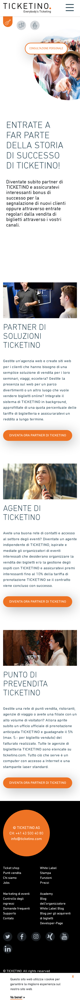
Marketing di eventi (16, 894)
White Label (48, 868)
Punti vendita (12, 873)
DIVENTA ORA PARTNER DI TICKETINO (37, 435)
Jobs (6, 883)
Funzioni (46, 878)
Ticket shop (11, 868)
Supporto (9, 913)
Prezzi (44, 883)
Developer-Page (51, 923)
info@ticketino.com (26, 839)
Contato (8, 918)
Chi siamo (10, 878)
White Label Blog (52, 908)
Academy (46, 894)
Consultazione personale (46, 48)
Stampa (45, 873)
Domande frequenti (16, 908)
